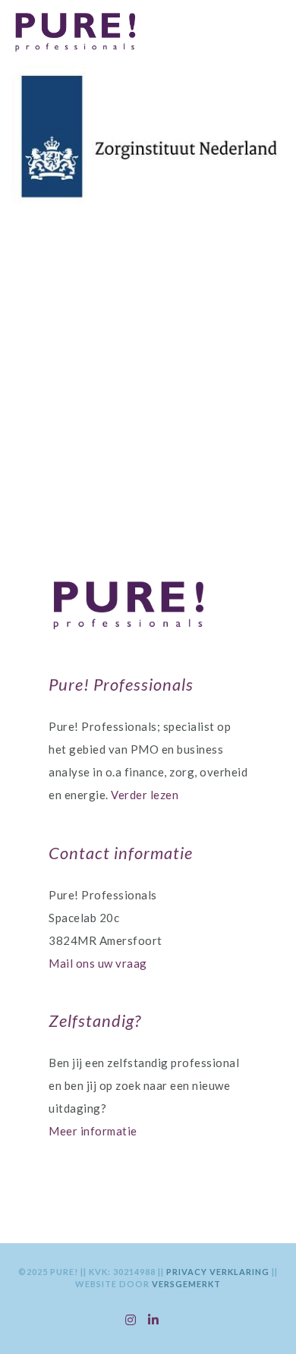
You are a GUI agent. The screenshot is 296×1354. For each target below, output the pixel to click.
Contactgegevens (141, 427)
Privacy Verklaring (219, 1272)
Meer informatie (93, 1131)
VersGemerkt (186, 1284)
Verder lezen (144, 794)
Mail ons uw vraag (98, 963)
